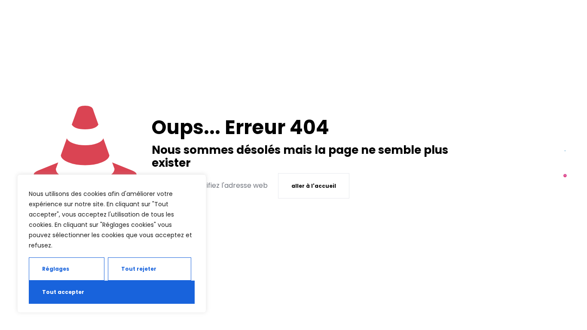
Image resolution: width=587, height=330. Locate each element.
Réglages (55, 268)
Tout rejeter (138, 268)
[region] (111, 243)
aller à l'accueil (313, 185)
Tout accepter (63, 292)
